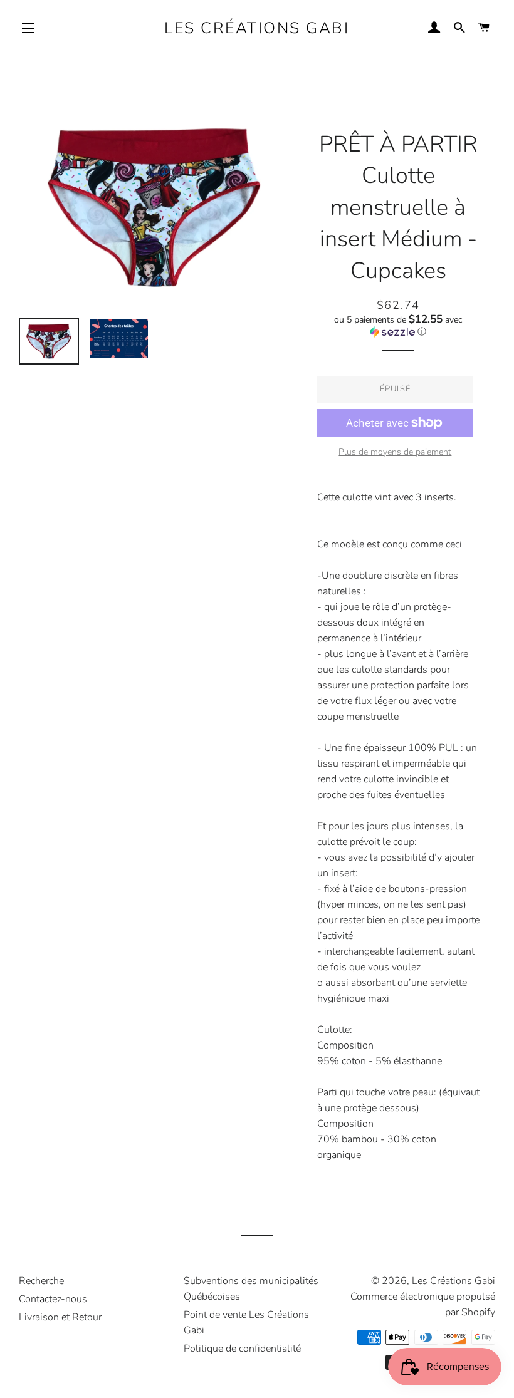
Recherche (41, 1281)
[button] (398, 326)
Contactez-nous (53, 1299)
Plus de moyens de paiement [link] (394, 452)
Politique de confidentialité (242, 1348)
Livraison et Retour (60, 1317)
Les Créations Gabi (256, 28)
